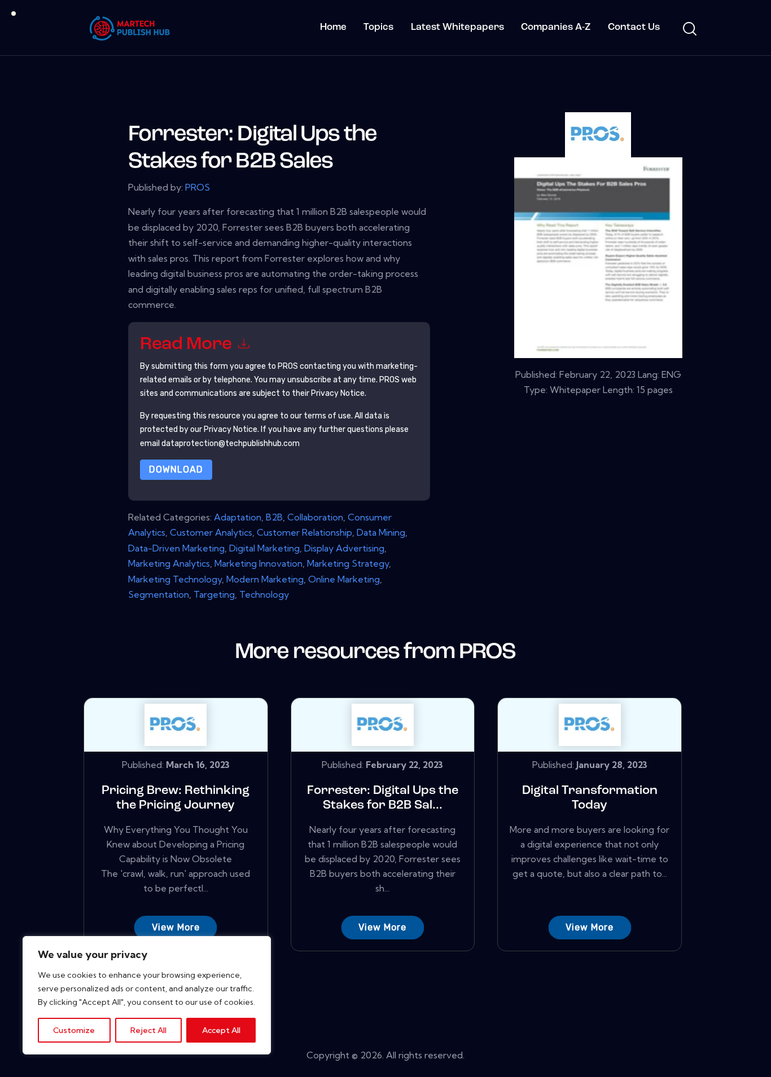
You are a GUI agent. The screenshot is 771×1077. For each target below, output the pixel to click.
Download (176, 469)
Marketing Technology (175, 579)
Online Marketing (344, 579)
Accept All (221, 1030)
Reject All (148, 1030)
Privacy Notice (230, 430)
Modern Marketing (265, 579)
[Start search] (689, 29)
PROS (197, 187)
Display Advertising (344, 548)
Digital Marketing (264, 548)
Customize (74, 1030)
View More (176, 927)
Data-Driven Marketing (176, 548)
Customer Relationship (304, 532)
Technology (264, 594)
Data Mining (381, 532)
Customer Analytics (211, 532)
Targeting (214, 594)
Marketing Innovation (258, 563)
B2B (274, 517)
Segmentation (158, 594)
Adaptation (237, 517)
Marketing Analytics (169, 563)
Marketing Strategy (348, 563)
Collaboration (315, 517)
